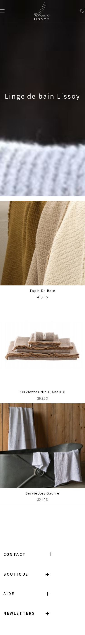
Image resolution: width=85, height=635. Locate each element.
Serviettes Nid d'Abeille (42, 392)
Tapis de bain (42, 290)
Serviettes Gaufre (42, 493)
